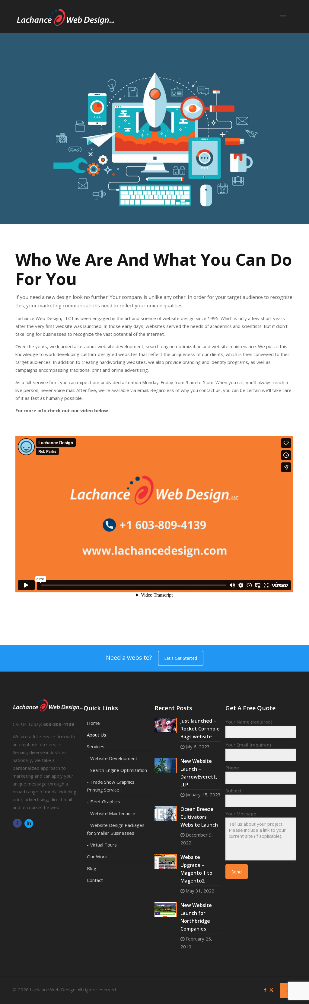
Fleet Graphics (105, 801)
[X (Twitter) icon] (271, 989)
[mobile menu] (283, 16)
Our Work (97, 856)
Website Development (113, 758)
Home (93, 723)
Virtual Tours (103, 845)
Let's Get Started (180, 658)
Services (95, 746)
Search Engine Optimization (118, 770)
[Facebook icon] (265, 989)
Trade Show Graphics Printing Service (111, 786)
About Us (96, 735)
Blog (91, 868)
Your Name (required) (248, 722)
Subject (233, 791)
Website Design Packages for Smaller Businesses (116, 829)
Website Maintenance (112, 813)
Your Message (240, 814)
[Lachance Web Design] (65, 16)
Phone (232, 768)
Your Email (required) (248, 745)
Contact (95, 880)
